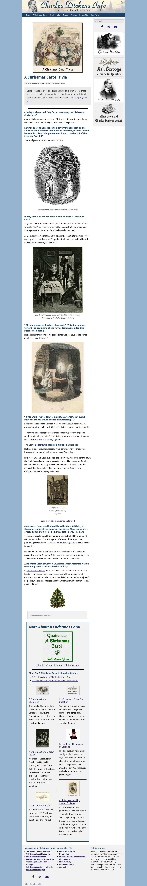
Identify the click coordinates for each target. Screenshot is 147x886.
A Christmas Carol (40, 15)
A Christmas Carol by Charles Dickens (69, 802)
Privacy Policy (65, 862)
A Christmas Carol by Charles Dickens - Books (52, 677)
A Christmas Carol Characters (37, 700)
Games (74, 15)
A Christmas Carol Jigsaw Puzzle (41, 753)
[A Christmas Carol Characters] (42, 694)
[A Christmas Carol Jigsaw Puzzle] (42, 746)
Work (52, 15)
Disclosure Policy (66, 864)
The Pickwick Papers (35, 570)
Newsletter (83, 15)
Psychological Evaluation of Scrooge (71, 745)
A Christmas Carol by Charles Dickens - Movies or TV (55, 680)
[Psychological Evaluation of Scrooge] (73, 739)
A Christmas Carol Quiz (40, 805)
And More (95, 15)
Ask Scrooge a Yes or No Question (71, 700)
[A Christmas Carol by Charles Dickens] (73, 795)
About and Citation (67, 851)
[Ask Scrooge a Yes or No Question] (73, 694)
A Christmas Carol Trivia (36, 856)
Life (58, 15)
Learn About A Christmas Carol (39, 851)
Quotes (65, 15)
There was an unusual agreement (62, 542)
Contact (62, 867)
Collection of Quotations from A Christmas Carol (57, 665)
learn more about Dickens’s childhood (57, 521)
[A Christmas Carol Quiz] (42, 800)
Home (28, 15)
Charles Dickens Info (35, 884)
